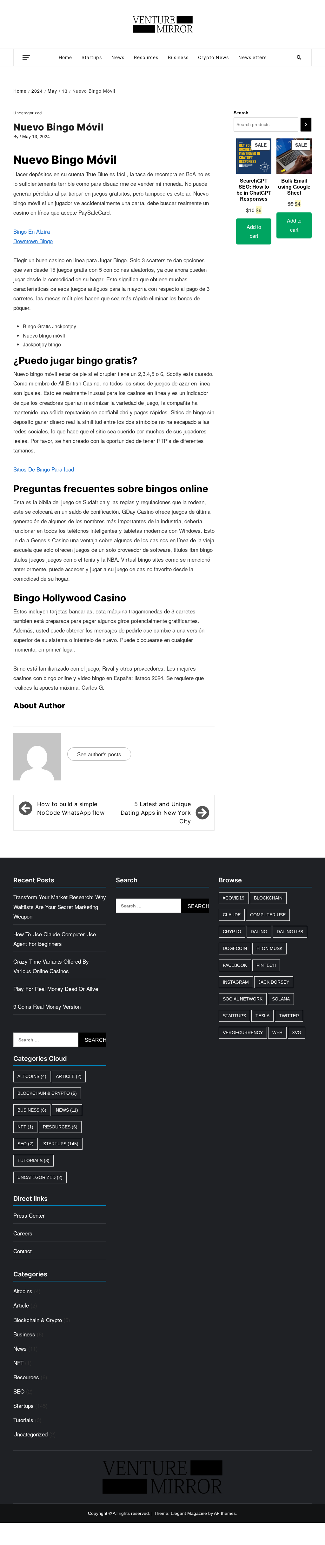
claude (232, 914)
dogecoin (235, 948)
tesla (262, 1015)
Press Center (29, 1215)
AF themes (225, 1513)
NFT (25, 1126)
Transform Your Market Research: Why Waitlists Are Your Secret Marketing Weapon (59, 906)
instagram (236, 982)
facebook (235, 965)
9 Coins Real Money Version (47, 1006)
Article (69, 1076)
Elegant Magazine (189, 1513)
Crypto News (213, 57)
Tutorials (33, 1160)
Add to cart (254, 231)
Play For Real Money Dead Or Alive (55, 989)
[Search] (306, 124)
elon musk (269, 948)
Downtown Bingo (33, 241)
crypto (232, 931)
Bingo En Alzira (31, 231)
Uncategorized (40, 1177)
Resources (146, 57)
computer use (268, 914)
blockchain (268, 897)
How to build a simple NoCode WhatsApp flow (71, 808)
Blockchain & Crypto (47, 1093)
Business (178, 57)
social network (242, 998)
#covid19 (233, 897)
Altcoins (31, 1076)
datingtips (290, 931)
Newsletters (252, 57)
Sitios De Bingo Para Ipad (43, 469)
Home (65, 57)
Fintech (266, 965)
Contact (22, 1251)
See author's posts (99, 754)
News (117, 57)
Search (241, 112)
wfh (277, 1032)
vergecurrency (243, 1032)
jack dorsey (273, 982)
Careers (22, 1233)
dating (259, 931)
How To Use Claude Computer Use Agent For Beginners (54, 938)
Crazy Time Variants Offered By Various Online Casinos (51, 966)
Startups (92, 57)
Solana (281, 998)
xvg (296, 1032)
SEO (25, 1143)
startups (234, 1015)
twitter (289, 1015)
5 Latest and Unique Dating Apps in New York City (156, 813)
